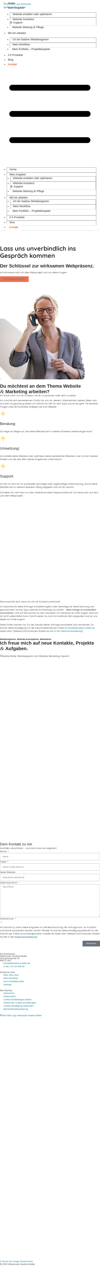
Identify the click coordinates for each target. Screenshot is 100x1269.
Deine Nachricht (9, 882)
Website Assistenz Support (22, 21)
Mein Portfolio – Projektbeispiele (31, 49)
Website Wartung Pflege (28, 27)
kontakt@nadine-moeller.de (81, 628)
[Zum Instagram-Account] (3, 1211)
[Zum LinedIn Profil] (3, 1218)
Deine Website (8, 872)
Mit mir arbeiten (17, 33)
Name (3, 851)
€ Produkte (15, 55)
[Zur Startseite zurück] (50, 1015)
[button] (50, 116)
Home (13, 169)
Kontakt (12, 64)
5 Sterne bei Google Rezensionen (16, 1261)
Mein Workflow (21, 44)
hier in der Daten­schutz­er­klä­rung (66, 631)
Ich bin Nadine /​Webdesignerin (31, 39)
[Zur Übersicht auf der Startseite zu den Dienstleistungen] (20, 7)
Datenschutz (7, 918)
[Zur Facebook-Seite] (3, 1204)
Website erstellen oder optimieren (32, 14)
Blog (10, 59)
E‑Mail (3, 861)
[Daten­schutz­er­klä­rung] (26, 937)
